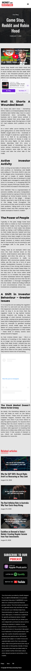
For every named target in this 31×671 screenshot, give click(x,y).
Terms (8, 663)
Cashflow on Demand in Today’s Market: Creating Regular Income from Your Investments (14, 534)
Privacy (2, 663)
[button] (27, 4)
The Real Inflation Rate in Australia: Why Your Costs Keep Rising (15, 504)
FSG (13, 663)
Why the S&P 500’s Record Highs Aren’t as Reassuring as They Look (14, 475)
